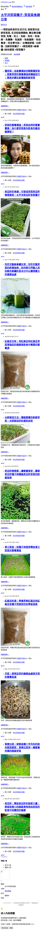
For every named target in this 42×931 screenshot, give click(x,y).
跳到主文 (4, 24)
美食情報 (17, 54)
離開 (11, 928)
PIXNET (9, 903)
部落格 (7, 60)
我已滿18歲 (5, 928)
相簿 (6, 58)
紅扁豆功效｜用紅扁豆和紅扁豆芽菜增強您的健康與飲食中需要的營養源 (22, 344)
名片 (6, 63)
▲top (2, 117)
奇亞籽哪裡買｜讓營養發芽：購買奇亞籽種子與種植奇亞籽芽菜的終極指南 (22, 474)
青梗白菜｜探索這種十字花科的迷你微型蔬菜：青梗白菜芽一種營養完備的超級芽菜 (22, 747)
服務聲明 (21, 905)
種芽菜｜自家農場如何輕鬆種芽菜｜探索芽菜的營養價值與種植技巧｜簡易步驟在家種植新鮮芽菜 (22, 74)
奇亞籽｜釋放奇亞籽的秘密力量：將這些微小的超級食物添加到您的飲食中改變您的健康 (22, 806)
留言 (23, 110)
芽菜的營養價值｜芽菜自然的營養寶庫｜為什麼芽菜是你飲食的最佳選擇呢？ (22, 128)
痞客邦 (19, 110)
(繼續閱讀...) (5, 106)
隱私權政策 (35, 903)
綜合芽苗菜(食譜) (19, 114)
